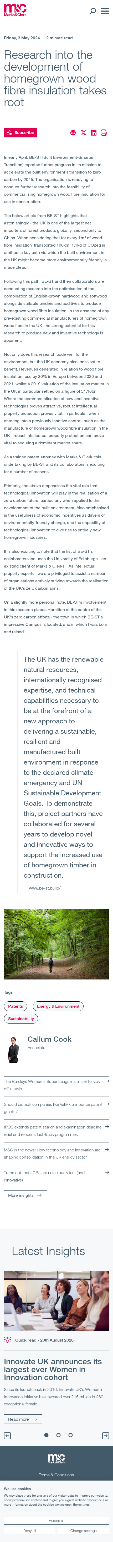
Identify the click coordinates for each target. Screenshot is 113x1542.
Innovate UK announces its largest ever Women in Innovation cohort (53, 1369)
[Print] (104, 132)
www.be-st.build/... (46, 887)
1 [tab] (46, 1435)
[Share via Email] (73, 132)
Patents (15, 1006)
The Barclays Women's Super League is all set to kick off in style (52, 1085)
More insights (21, 1195)
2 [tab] (58, 1435)
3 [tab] (71, 1435)
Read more (18, 1418)
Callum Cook (49, 1038)
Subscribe (24, 132)
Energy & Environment (58, 1006)
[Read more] (56, 1301)
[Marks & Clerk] (15, 14)
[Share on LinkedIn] (93, 132)
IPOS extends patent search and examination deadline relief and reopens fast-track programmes (52, 1131)
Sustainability (21, 1018)
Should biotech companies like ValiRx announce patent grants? (53, 1108)
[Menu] (104, 11)
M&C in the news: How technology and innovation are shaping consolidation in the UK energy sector (52, 1153)
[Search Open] (92, 11)
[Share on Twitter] (83, 132)
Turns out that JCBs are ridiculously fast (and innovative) (44, 1176)
